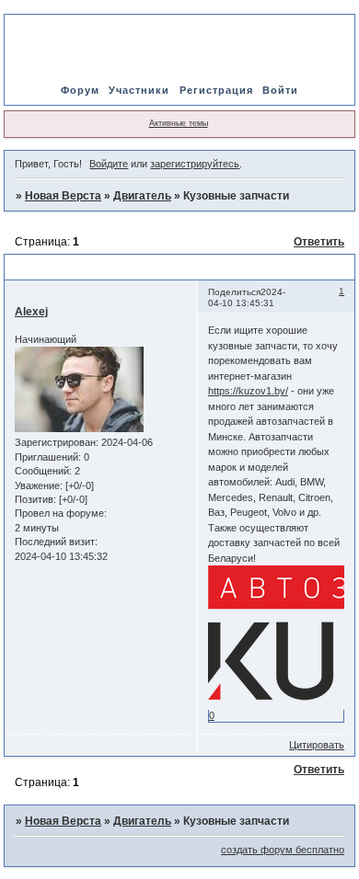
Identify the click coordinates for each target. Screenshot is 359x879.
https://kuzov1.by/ (248, 390)
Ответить (319, 241)
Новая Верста (63, 195)
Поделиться (234, 292)
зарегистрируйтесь (194, 163)
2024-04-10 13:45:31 (246, 297)
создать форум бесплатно (282, 849)
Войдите (108, 163)
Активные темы (178, 123)
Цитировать (316, 744)
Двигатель (142, 195)
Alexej (31, 311)
